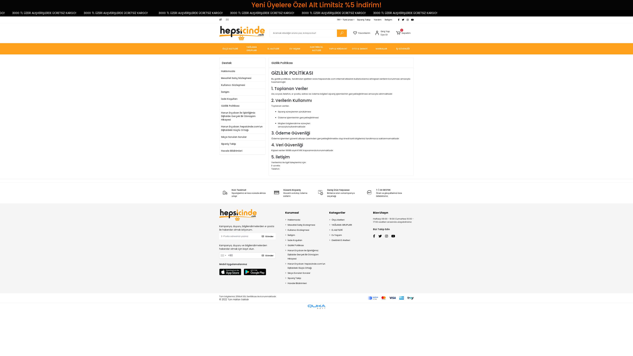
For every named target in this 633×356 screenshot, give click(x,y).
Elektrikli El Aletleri (341, 240)
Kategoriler (337, 213)
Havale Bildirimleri (231, 150)
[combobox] (223, 255)
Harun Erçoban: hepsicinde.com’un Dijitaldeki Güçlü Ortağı (242, 128)
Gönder (269, 236)
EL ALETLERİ (337, 230)
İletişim (388, 19)
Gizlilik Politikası (230, 105)
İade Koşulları (229, 99)
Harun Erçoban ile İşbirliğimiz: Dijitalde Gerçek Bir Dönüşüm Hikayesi (238, 116)
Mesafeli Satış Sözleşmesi (236, 78)
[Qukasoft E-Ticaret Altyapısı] (316, 307)
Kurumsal (292, 213)
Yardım (377, 19)
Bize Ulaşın (380, 213)
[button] (403, 33)
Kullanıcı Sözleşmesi (233, 85)
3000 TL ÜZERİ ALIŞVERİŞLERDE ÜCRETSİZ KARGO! (99, 13)
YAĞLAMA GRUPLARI (342, 224)
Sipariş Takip (364, 19)
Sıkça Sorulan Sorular (234, 137)
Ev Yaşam (337, 235)
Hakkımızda (228, 71)
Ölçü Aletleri (338, 219)
